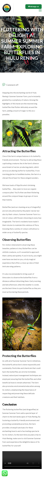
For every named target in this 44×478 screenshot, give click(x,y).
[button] (33, 6)
